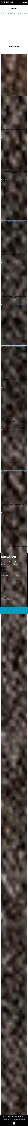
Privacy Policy (4, 589)
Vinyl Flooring (4, 568)
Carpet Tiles (3, 566)
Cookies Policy (4, 590)
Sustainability (17, 582)
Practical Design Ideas (6, 579)
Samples (16, 580)
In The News (16, 579)
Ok (14, 1123)
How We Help (17, 577)
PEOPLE (16, 564)
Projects (3, 577)
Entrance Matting (5, 569)
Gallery (2, 580)
